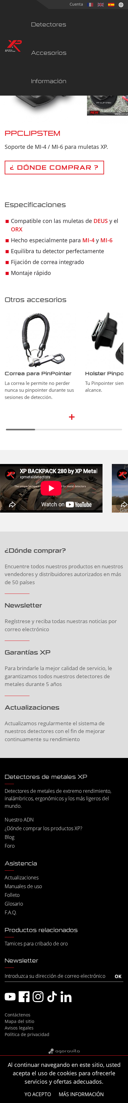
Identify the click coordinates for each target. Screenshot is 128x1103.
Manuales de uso (23, 886)
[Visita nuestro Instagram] (38, 996)
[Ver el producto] (72, 416)
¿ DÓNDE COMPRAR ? (54, 167)
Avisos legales (19, 1028)
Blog (9, 837)
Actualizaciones (22, 877)
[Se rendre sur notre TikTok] (52, 996)
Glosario (14, 903)
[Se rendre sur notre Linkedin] (66, 996)
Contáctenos (17, 1015)
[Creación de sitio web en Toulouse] (64, 1051)
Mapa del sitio (19, 1021)
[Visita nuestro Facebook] (24, 996)
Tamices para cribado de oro (36, 943)
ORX (16, 229)
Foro (10, 845)
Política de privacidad (27, 1034)
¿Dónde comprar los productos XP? (43, 828)
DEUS (101, 221)
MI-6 (106, 240)
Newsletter (21, 960)
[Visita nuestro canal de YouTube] (10, 996)
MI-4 (88, 240)
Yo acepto (38, 1094)
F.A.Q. (11, 912)
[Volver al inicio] (13, 47)
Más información (81, 1094)
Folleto (12, 895)
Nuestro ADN (19, 819)
